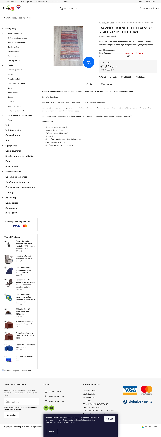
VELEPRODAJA (41, 2)
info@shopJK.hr (26, 2)
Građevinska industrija (17, 182)
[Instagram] (51, 408)
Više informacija (68, 422)
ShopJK (113, 36)
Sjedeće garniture (15, 70)
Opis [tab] (89, 84)
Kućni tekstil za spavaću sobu (20, 115)
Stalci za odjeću (14, 106)
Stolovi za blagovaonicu (17, 42)
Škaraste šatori (13, 171)
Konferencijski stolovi (16, 83)
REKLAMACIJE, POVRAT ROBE (95, 404)
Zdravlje (9, 192)
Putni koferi (11, 166)
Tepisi (10, 120)
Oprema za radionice (16, 176)
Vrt (7, 124)
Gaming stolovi (14, 61)
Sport (8, 140)
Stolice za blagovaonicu (17, 38)
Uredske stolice (14, 51)
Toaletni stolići (14, 79)
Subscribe (11, 415)
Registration (150, 2)
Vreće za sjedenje (15, 33)
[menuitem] (17, 18)
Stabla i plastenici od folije (19, 156)
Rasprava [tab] (106, 84)
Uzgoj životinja (13, 150)
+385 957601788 (56, 396)
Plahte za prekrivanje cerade (20, 187)
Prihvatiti (109, 419)
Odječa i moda (12, 135)
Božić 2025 (11, 213)
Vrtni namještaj (13, 130)
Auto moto (11, 208)
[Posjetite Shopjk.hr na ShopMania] (16, 370)
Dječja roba (11, 145)
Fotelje (10, 65)
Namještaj (10, 28)
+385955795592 (10, 2)
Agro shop (10, 197)
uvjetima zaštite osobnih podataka (20, 408)
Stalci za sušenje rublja (17, 111)
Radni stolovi (13, 92)
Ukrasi (10, 88)
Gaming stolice (14, 56)
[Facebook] (46, 408)
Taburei (11, 102)
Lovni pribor (11, 202)
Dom (8, 161)
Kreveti (10, 74)
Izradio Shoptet (151, 426)
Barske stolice (13, 47)
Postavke (52, 431)
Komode (11, 97)
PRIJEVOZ (55, 2)
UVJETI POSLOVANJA (91, 407)
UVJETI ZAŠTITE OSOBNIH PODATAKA (99, 411)
